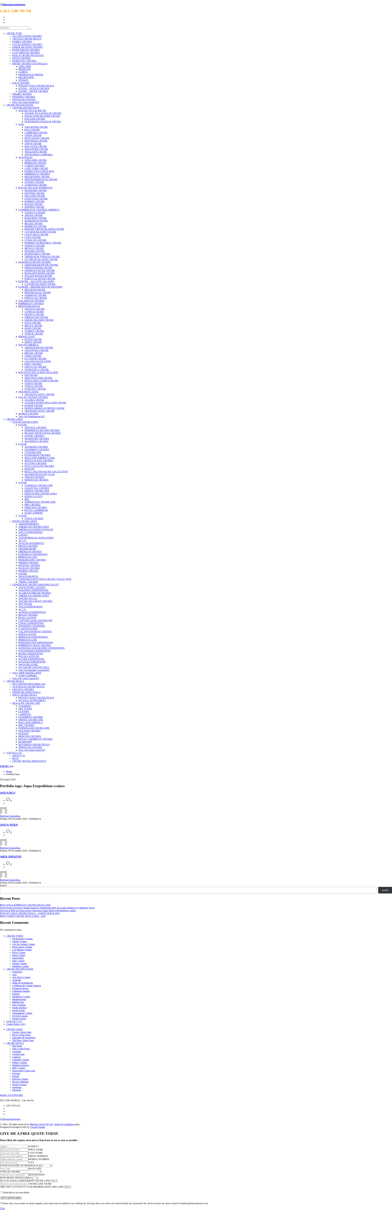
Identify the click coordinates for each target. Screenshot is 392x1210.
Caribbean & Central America (26, 985)
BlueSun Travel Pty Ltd (41, 1124)
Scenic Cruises (19, 1084)
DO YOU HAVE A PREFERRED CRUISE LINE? (25, 1180)
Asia (14, 974)
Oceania (16, 1073)
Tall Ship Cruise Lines (23, 1040)
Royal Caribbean (20, 1081)
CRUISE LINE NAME (39, 1183)
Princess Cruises (20, 1079)
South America (19, 1007)
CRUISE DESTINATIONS (19, 969)
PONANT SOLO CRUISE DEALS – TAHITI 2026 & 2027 (30, 913)
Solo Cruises (18, 960)
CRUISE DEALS (15, 1043)
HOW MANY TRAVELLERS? (16, 1177)
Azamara (16, 1051)
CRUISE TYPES (14, 936)
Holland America (20, 1065)
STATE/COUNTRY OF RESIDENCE (19, 1165)
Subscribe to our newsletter (16, 1192)
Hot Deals (17, 1046)
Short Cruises (18, 955)
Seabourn (16, 1087)
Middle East (18, 1002)
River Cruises (18, 952)
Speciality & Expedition (23, 1037)
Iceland (15, 994)
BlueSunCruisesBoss (10, 816)
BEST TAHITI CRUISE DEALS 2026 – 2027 (23, 916)
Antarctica (17, 971)
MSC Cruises (18, 1068)
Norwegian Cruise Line (23, 1070)
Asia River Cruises (21, 977)
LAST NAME (35, 1152)
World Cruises (19, 1018)
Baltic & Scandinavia (22, 983)
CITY (31, 1162)
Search (3, 885)
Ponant (15, 1076)
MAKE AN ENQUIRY (11, 1095)
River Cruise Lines (21, 1035)
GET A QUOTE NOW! (11, 1198)
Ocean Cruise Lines (21, 1032)
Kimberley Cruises (21, 996)
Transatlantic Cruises (22, 1013)
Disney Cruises (19, 1062)
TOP (2, 1208)
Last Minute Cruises (22, 949)
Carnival (16, 1057)
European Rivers (20, 988)
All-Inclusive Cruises (22, 938)
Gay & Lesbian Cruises (23, 944)
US (6, 766)
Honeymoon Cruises (22, 947)
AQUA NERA (9, 824)
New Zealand (18, 1005)
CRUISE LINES (14, 1029)
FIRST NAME (35, 1149)
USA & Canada (20, 1016)
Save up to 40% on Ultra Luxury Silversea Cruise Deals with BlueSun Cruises (38, 910)
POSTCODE (34, 1168)
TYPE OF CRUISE (10, 1171)
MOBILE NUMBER (38, 1159)
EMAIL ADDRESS (38, 1156)
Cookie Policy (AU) (16, 1024)
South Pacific (18, 1010)
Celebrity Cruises (20, 1059)
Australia (16, 980)
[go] (30, 28)
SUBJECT (33, 1146)
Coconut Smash (37, 1127)
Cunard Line (18, 1054)
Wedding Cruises (20, 966)
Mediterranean (19, 999)
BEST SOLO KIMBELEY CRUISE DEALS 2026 (25, 905)
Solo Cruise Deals (21, 1048)
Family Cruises (19, 941)
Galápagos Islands (21, 991)
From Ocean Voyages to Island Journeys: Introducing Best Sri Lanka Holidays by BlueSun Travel (47, 907)
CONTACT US (14, 1021)
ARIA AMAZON (10, 856)
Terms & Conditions (64, 1124)
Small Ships (18, 958)
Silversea (16, 1090)
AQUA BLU (7, 792)
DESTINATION (36, 1174)
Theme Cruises (19, 963)
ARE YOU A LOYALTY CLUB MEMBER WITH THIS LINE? (32, 1186)
